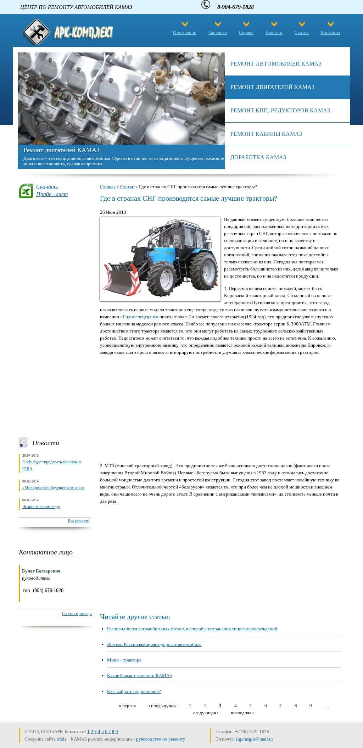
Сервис (246, 32)
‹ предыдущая (163, 705)
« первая (127, 705)
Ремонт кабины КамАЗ (266, 134)
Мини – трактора (124, 660)
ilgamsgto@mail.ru (254, 739)
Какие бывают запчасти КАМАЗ (139, 675)
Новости (274, 32)
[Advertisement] (55, 317)
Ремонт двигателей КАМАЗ (61, 149)
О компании (184, 32)
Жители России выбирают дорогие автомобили (154, 644)
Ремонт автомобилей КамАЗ (276, 64)
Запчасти (217, 32)
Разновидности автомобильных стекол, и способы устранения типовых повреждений (192, 628)
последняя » (243, 712)
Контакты (330, 32)
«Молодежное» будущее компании (53, 487)
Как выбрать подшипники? (134, 691)
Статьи (302, 32)
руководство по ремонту (160, 739)
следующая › (205, 712)
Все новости (78, 521)
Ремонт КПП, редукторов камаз (280, 110)
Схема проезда (77, 613)
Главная (108, 186)
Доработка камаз (258, 157)
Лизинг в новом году (41, 506)
